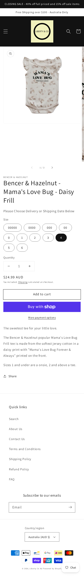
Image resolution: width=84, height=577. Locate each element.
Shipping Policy (20, 459)
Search (14, 419)
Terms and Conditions (25, 449)
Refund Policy (19, 469)
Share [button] (13, 376)
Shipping (23, 282)
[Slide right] (52, 168)
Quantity (9, 257)
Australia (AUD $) (39, 537)
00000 (12, 228)
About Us (15, 429)
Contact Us (17, 439)
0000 (32, 228)
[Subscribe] (70, 507)
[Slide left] (32, 168)
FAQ (12, 479)
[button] (6, 31)
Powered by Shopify (52, 568)
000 (49, 228)
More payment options (42, 317)
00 (65, 228)
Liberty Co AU (36, 568)
